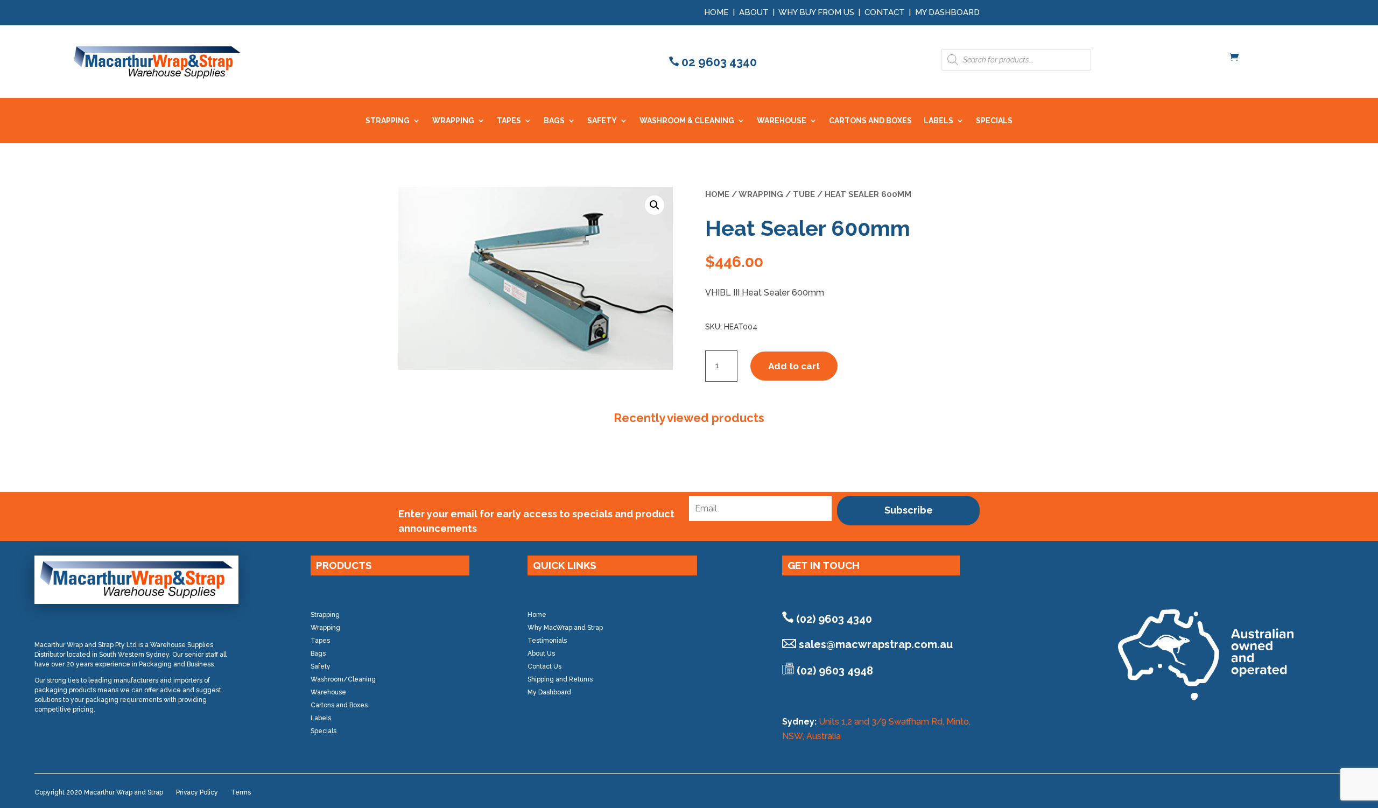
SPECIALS (994, 121)
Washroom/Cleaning (343, 679)
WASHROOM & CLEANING (686, 121)
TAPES (509, 121)
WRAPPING (453, 121)
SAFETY (602, 121)
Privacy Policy (197, 792)
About (754, 12)
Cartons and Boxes (339, 705)
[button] (654, 205)
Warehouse (328, 692)
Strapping (325, 615)
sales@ (876, 644)
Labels (321, 718)
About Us (541, 653)
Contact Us (544, 666)
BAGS (554, 121)
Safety (321, 666)
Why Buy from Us (817, 12)
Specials (323, 731)
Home (716, 12)
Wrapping (761, 194)
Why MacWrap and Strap (565, 627)
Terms (241, 792)
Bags (318, 653)
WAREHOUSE (781, 121)
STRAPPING (387, 121)
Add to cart (794, 366)
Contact (884, 12)
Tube (804, 194)
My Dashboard (947, 12)
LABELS (938, 121)
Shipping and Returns (560, 679)
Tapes (320, 640)
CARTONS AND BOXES (870, 121)
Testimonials (547, 640)
